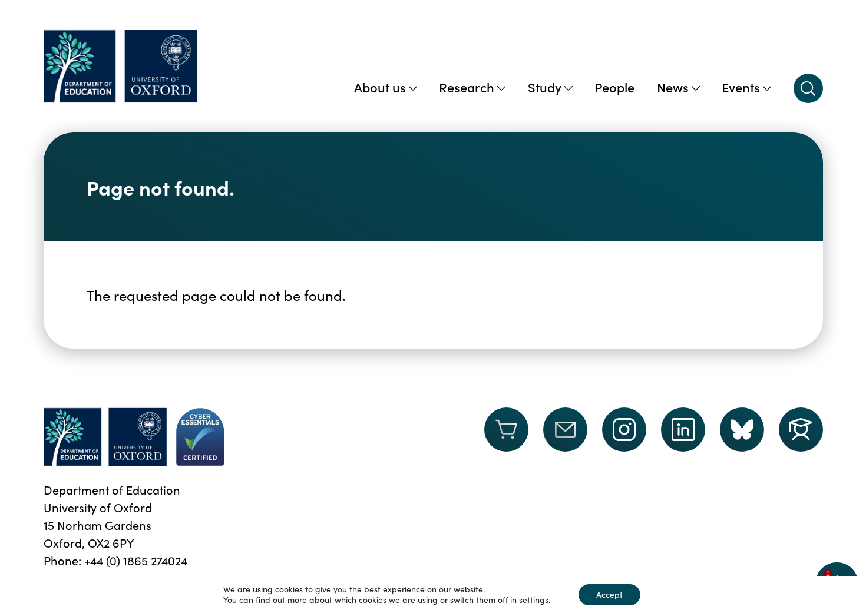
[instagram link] (624, 429)
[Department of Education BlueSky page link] (742, 429)
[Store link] (506, 436)
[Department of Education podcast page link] (801, 429)
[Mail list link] (565, 436)
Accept (609, 594)
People (614, 87)
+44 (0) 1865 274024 (135, 560)
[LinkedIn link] (683, 429)
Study (544, 87)
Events (741, 87)
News (673, 87)
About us (380, 87)
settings (533, 600)
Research (466, 87)
